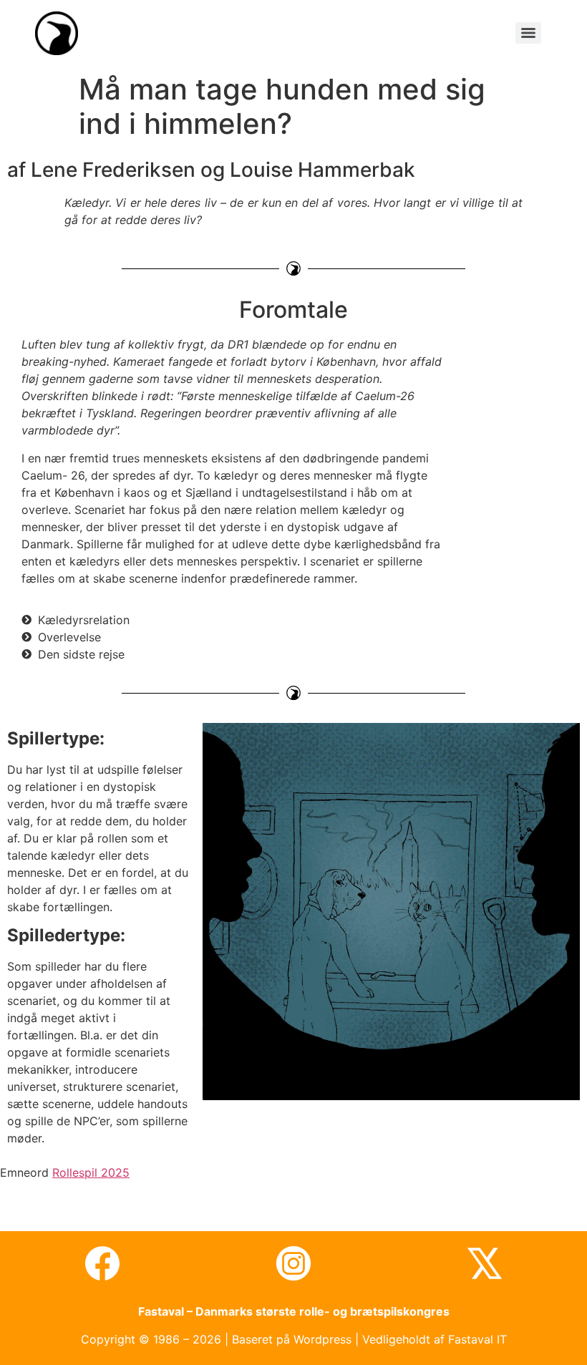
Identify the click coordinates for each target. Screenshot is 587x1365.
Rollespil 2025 (91, 1172)
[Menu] (528, 33)
